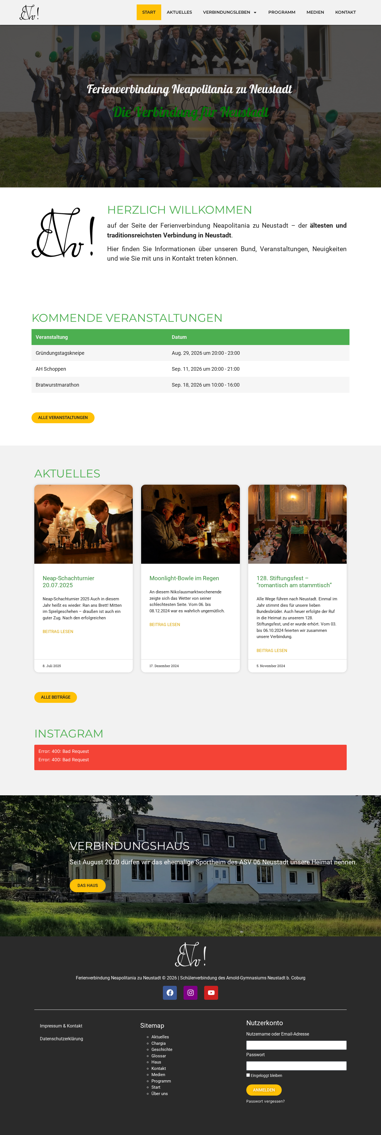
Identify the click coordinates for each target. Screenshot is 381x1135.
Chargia (158, 1043)
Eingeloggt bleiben (266, 1075)
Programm (281, 12)
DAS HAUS (88, 885)
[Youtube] (211, 993)
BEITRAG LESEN (58, 631)
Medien (315, 12)
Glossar (158, 1055)
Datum (179, 337)
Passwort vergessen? (265, 1101)
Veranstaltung (52, 337)
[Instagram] (190, 993)
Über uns (159, 1093)
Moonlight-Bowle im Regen (184, 578)
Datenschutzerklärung (61, 1038)
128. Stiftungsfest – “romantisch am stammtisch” (294, 582)
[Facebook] (170, 993)
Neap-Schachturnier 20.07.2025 (68, 582)
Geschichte (161, 1049)
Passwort (255, 1055)
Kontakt (345, 12)
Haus (156, 1062)
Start (149, 12)
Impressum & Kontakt (61, 1026)
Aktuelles (179, 12)
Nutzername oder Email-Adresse (277, 1034)
